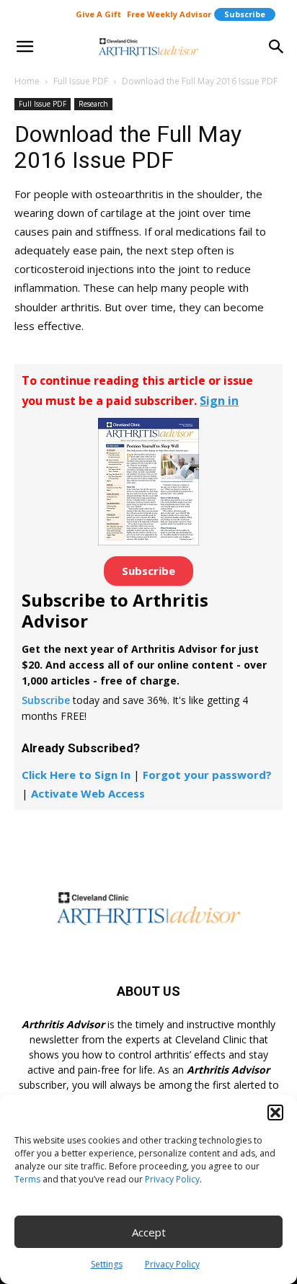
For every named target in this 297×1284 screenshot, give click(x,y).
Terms (27, 1179)
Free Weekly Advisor (169, 14)
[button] (275, 1112)
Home (27, 81)
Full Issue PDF (80, 81)
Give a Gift (98, 14)
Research (93, 104)
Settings (107, 1264)
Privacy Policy (172, 1179)
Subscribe (244, 14)
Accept (149, 1232)
